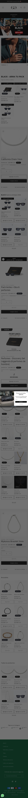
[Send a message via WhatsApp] (2, 795)
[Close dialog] (27, 392)
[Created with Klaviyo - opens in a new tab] (14, 406)
